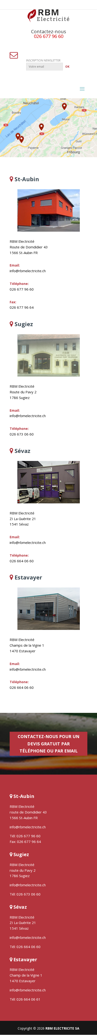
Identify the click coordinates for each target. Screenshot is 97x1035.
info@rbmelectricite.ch (28, 270)
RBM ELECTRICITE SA (62, 1028)
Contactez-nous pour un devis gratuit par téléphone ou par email (48, 744)
